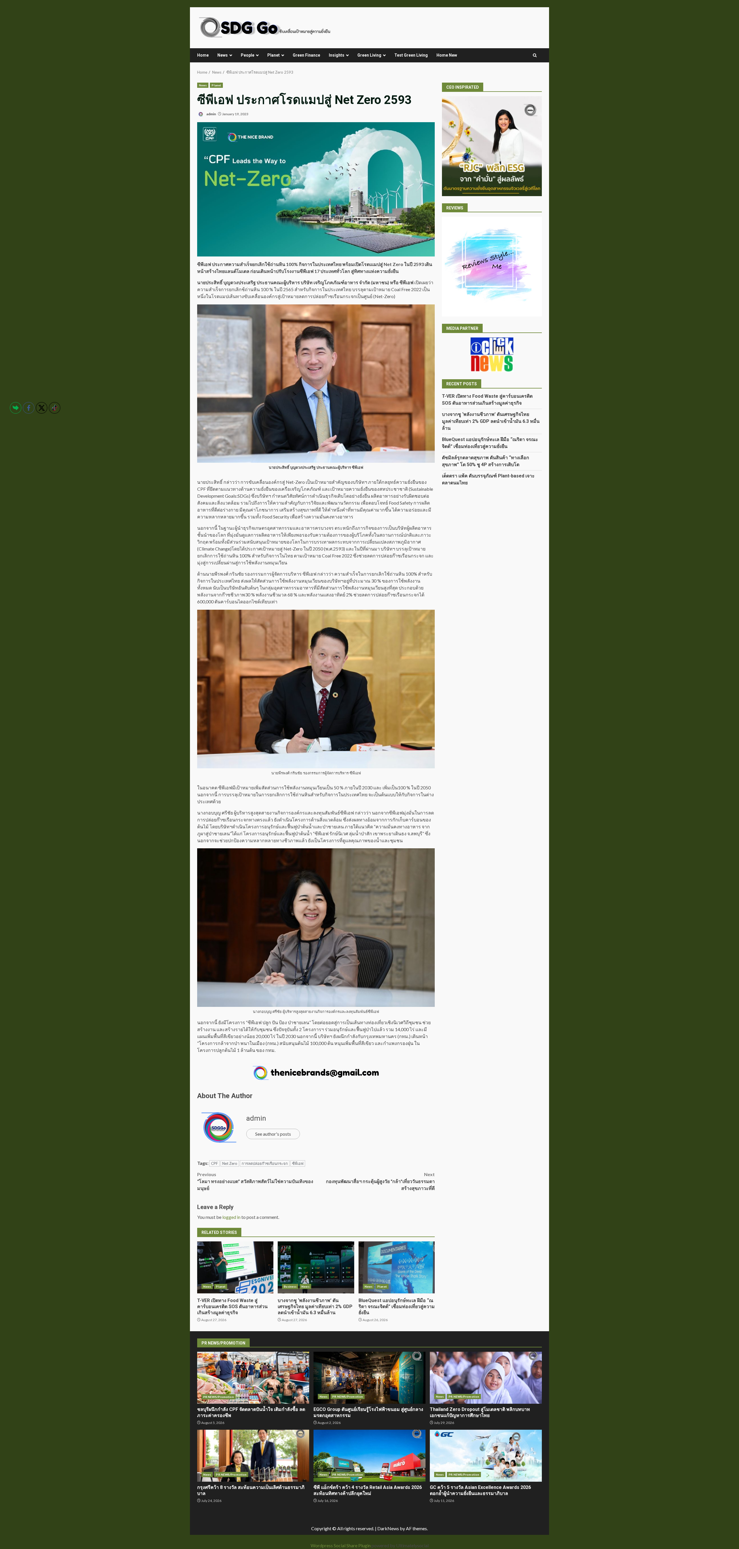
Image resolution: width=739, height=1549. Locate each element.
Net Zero (229, 1163)
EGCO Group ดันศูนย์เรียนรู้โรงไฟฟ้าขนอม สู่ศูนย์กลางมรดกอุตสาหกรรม (369, 1378)
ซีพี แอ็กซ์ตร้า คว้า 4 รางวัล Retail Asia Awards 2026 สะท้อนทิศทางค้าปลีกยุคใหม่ (369, 1456)
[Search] (535, 55)
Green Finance (306, 55)
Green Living (369, 55)
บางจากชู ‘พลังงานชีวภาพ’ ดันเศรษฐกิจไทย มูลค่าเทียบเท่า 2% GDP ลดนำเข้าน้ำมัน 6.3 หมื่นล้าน (316, 1267)
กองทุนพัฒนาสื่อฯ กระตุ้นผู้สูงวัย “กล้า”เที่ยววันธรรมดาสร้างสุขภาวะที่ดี (380, 1181)
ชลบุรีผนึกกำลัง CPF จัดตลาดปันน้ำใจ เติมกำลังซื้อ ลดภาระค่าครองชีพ (253, 1378)
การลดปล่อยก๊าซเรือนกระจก (265, 1163)
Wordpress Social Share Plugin (341, 1545)
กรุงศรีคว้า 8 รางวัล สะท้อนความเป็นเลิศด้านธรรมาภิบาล (253, 1456)
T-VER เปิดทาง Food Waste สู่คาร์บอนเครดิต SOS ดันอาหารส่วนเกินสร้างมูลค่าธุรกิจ (235, 1267)
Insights (336, 55)
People (247, 55)
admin (211, 114)
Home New (446, 55)
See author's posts (273, 1134)
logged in (231, 1217)
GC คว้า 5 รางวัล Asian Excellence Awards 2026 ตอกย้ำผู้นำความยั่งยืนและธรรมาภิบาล (486, 1456)
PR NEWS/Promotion (218, 1397)
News (222, 55)
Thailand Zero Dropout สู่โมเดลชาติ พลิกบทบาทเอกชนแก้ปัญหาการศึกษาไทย (486, 1378)
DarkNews (388, 1528)
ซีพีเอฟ (297, 1163)
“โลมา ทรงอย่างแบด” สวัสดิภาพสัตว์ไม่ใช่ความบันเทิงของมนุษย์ (255, 1181)
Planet (273, 55)
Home (203, 55)
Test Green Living (411, 55)
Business (290, 1286)
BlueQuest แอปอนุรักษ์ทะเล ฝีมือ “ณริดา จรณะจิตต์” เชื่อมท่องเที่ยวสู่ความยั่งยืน (397, 1267)
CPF (214, 1163)
